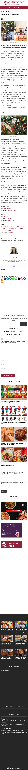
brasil (3, 472)
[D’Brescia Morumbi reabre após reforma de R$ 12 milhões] (7, 652)
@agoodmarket (11, 210)
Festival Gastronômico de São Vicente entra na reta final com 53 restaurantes (7, 631)
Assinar (24, 324)
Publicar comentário (8, 375)
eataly (14, 472)
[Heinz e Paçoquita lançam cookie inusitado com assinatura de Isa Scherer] (14, 434)
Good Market (5, 182)
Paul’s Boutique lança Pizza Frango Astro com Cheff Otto (6, 645)
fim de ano (20, 472)
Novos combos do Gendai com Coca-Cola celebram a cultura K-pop (12, 464)
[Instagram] (14, 266)
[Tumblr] (24, 278)
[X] (5, 278)
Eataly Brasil (7, 230)
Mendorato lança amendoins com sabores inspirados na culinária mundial (12, 402)
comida (9, 472)
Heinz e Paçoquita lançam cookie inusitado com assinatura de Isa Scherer (13, 443)
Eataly (2, 113)
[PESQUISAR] (26, 7)
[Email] (16, 278)
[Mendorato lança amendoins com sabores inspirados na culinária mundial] (14, 392)
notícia (4, 475)
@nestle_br (10, 220)
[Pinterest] (10, 278)
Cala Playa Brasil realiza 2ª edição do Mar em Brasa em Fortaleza (20, 645)
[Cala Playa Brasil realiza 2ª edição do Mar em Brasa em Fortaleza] (21, 638)
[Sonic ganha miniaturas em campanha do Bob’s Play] (14, 413)
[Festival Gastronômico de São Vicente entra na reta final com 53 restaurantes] (7, 624)
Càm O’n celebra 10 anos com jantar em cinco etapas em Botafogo (21, 631)
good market (14, 473)
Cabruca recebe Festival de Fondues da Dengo (20, 658)
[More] (2, 281)
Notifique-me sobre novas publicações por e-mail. (12, 372)
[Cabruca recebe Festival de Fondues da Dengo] (21, 652)
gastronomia (5, 473)
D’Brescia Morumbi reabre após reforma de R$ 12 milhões (6, 659)
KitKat (21, 473)
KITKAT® (3, 63)
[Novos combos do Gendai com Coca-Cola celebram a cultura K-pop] (14, 454)
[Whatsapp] (13, 278)
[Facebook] (2, 278)
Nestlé (6, 216)
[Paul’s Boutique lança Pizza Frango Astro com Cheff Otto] (7, 638)
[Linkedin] (7, 278)
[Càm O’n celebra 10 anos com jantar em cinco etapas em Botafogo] (21, 624)
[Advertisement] (14, 297)
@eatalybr (10, 235)
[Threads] (19, 278)
